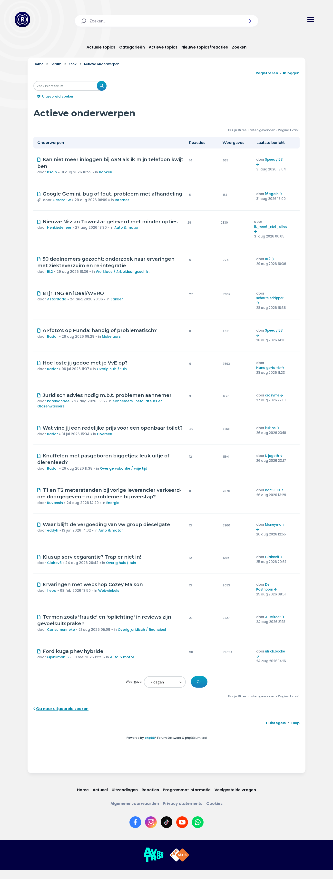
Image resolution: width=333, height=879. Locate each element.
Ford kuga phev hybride (73, 651)
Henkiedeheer (59, 227)
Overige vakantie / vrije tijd (123, 468)
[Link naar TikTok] (166, 822)
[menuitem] (276, 723)
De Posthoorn (264, 587)
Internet (122, 200)
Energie (112, 502)
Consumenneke (61, 629)
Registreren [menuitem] (267, 73)
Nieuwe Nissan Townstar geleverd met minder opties (110, 222)
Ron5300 (272, 490)
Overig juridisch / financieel (142, 629)
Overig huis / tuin (112, 368)
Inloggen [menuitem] (291, 73)
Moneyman (274, 524)
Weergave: (134, 681)
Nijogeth (272, 456)
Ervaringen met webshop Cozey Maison (93, 584)
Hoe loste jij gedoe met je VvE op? (85, 363)
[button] (248, 21)
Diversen (104, 434)
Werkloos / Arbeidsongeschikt (123, 271)
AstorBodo (56, 299)
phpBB (150, 738)
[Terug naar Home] (22, 19)
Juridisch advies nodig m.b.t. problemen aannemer (107, 395)
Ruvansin (55, 502)
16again (271, 194)
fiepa (51, 590)
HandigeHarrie (268, 367)
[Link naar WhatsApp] (198, 822)
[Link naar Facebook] (135, 822)
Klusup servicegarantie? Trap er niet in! (92, 557)
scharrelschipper (270, 298)
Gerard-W (62, 200)
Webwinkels (108, 590)
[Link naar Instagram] (151, 822)
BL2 (50, 271)
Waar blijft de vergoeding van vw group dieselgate (106, 524)
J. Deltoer (273, 617)
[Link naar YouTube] (182, 822)
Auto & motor (126, 227)
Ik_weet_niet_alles (270, 226)
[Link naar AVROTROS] (154, 855)
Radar (52, 336)
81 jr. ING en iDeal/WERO (73, 293)
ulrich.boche (275, 651)
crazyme (272, 395)
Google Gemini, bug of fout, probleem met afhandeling (112, 194)
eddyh (52, 530)
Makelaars (111, 336)
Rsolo (52, 172)
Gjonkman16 (58, 657)
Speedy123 (274, 159)
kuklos (270, 428)
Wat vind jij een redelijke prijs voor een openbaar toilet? (113, 428)
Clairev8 (54, 562)
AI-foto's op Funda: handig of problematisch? (100, 330)
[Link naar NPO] (179, 855)
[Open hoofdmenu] (310, 19)
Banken (105, 172)
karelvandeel (58, 401)
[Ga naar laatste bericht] (258, 164)
